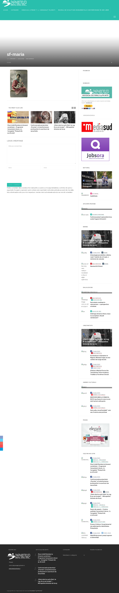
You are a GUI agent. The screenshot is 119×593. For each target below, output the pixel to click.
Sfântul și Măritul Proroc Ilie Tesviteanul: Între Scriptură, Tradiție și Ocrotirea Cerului (99, 372)
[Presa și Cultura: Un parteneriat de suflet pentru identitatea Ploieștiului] (85, 520)
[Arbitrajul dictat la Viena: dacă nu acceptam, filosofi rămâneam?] (83, 311)
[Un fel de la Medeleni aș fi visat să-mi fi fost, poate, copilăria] (84, 208)
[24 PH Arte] (14, 3)
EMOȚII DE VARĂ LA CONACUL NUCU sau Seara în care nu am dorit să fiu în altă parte (100, 399)
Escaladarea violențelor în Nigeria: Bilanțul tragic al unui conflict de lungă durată (100, 357)
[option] (18, 122)
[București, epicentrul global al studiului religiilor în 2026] (84, 387)
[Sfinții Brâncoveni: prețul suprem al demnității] (85, 535)
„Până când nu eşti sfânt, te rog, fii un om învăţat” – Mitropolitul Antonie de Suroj (64, 127)
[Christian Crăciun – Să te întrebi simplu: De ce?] (89, 292)
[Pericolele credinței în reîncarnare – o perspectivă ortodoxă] (85, 302)
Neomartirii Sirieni (96, 266)
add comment (30, 58)
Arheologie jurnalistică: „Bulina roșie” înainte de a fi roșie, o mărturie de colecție (100, 257)
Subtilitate (93, 196)
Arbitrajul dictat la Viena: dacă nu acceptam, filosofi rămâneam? (100, 315)
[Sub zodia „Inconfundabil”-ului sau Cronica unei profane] (84, 406)
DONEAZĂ (89, 102)
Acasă (5, 10)
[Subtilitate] (85, 194)
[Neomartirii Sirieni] (85, 271)
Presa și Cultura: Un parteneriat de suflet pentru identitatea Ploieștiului (100, 526)
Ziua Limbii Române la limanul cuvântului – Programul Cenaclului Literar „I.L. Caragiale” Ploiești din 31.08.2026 (17, 129)
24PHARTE (13, 58)
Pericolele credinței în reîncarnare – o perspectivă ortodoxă (99, 304)
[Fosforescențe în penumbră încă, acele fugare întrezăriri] (85, 214)
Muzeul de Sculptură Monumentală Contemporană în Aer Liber (83, 10)
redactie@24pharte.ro (89, 115)
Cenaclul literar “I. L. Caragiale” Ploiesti (38, 10)
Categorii (15, 10)
